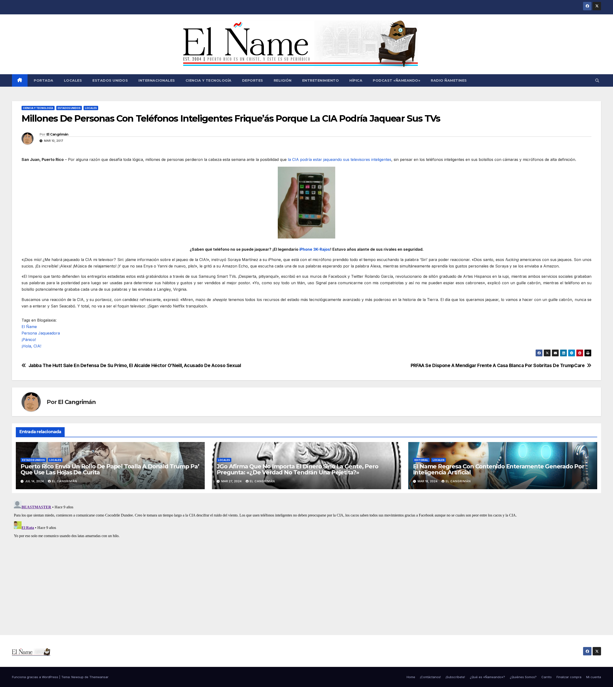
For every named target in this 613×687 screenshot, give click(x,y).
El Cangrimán (57, 134)
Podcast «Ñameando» (396, 80)
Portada (43, 80)
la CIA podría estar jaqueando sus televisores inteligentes (339, 159)
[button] (597, 80)
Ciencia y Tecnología (209, 80)
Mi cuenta (593, 677)
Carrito (546, 677)
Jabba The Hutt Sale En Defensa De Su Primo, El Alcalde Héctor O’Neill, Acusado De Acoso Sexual (134, 365)
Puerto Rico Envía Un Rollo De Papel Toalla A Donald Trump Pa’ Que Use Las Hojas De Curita (110, 469)
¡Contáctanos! (430, 677)
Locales (73, 80)
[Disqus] (306, 559)
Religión (283, 80)
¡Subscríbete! (455, 677)
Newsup (77, 677)
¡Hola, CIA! (31, 346)
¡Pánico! (29, 339)
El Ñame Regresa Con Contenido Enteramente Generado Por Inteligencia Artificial (498, 469)
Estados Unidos (110, 80)
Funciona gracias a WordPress (35, 677)
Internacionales (156, 80)
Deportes (252, 80)
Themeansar (98, 677)
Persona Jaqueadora (41, 333)
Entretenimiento (320, 80)
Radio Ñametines (449, 80)
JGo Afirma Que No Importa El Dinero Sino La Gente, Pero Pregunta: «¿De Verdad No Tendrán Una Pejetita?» (297, 469)
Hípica (355, 80)
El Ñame (29, 326)
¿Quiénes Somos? (523, 677)
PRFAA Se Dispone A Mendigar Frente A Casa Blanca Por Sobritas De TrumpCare (498, 365)
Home (411, 677)
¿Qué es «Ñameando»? (487, 677)
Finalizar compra (568, 677)
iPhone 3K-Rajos (314, 249)
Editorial (421, 460)
